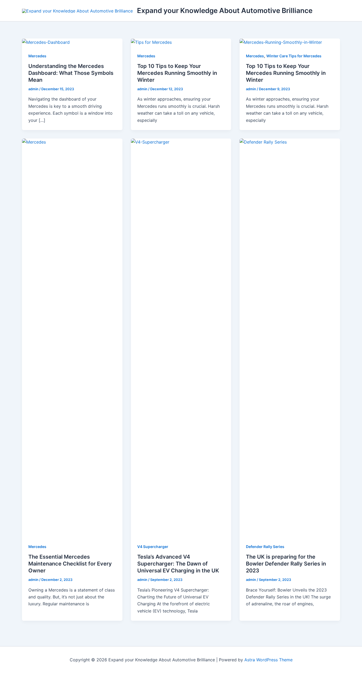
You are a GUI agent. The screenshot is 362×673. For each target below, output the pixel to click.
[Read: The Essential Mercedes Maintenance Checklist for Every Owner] (72, 337)
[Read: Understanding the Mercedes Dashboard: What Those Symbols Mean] (46, 42)
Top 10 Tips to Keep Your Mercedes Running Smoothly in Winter (177, 73)
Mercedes (37, 56)
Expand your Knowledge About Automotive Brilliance (224, 10)
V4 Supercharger (152, 546)
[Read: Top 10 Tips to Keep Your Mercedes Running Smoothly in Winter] (151, 42)
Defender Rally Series (265, 546)
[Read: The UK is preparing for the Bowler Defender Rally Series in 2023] (290, 337)
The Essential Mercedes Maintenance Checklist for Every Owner (70, 564)
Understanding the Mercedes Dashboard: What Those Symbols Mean (70, 73)
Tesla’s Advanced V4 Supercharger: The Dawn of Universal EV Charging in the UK (178, 564)
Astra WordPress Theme (268, 659)
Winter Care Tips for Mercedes (293, 56)
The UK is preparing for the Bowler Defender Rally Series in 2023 (286, 564)
